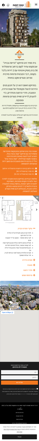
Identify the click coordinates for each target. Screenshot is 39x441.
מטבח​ (29, 265)
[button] (36, 4)
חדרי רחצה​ (27, 270)
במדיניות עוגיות (15, 429)
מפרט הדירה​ (27, 260)
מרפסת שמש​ (27, 275)
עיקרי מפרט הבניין (25, 228)
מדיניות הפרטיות (19, 412)
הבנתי (19, 437)
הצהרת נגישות (19, 419)
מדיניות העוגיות (19, 416)
